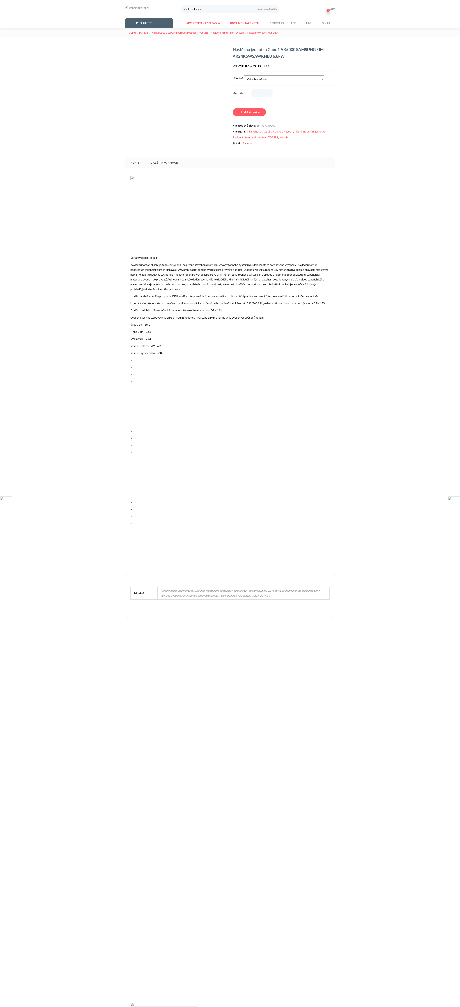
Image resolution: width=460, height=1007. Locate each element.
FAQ (309, 23)
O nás (326, 23)
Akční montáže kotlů (244, 23)
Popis (135, 163)
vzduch (203, 32)
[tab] (135, 162)
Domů (132, 32)
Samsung (248, 143)
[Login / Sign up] (319, 9)
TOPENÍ (144, 32)
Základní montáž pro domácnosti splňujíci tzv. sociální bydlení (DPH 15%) (237, 590)
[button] (330, 9)
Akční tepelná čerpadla (203, 23)
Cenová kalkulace (283, 23)
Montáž (238, 78)
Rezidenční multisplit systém (227, 32)
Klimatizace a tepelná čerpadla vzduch (174, 32)
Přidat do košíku (250, 112)
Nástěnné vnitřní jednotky (262, 32)
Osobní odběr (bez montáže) (177, 590)
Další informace (164, 163)
